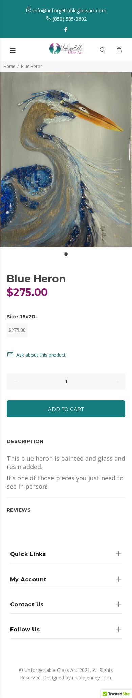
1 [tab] (66, 254)
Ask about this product (41, 355)
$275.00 (17, 330)
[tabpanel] (66, 159)
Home (9, 66)
